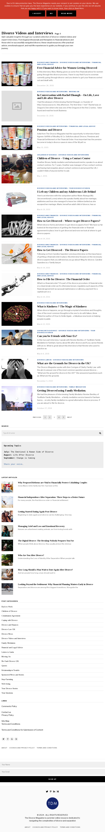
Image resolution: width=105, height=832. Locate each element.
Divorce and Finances (47, 62)
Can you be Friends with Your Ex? (57, 336)
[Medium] (16, 739)
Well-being (6, 684)
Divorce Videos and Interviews (75, 62)
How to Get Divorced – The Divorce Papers (62, 250)
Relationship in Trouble (10, 670)
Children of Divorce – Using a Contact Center (63, 158)
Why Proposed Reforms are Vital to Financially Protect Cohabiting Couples (52, 482)
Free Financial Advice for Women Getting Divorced (67, 67)
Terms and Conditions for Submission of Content (22, 730)
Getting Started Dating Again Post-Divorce (37, 511)
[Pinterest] (8, 739)
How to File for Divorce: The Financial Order (63, 279)
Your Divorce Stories (79, 188)
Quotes (4, 666)
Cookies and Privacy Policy (22, 748)
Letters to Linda (8, 652)
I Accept (37, 13)
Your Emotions (7, 693)
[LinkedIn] (12, 739)
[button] (100, 433)
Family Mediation (77, 387)
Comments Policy (9, 706)
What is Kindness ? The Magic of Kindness (62, 306)
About (4, 748)
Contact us (6, 712)
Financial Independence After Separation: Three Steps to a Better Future (51, 497)
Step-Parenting (7, 679)
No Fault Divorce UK (10, 661)
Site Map (5, 721)
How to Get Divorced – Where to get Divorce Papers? (68, 220)
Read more (67, 13)
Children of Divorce (47, 155)
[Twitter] (3, 739)
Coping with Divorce (47, 330)
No (51, 13)
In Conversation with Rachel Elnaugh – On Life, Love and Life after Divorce (68, 97)
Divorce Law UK (44, 360)
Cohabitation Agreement (11, 616)
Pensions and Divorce (49, 129)
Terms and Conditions (11, 724)
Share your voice (13, 464)
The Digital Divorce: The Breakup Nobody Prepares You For (46, 540)
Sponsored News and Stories (13, 675)
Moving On (74, 91)
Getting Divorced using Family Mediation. (61, 390)
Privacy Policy (8, 715)
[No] (102, 9)
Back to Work (7, 607)
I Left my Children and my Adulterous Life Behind (66, 191)
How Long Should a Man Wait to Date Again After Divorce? (45, 570)
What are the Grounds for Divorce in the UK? (64, 363)
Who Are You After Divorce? (31, 555)
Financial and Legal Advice (82, 126)
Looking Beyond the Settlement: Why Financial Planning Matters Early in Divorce (55, 584)
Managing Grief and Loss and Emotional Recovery (41, 526)
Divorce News (7, 634)
